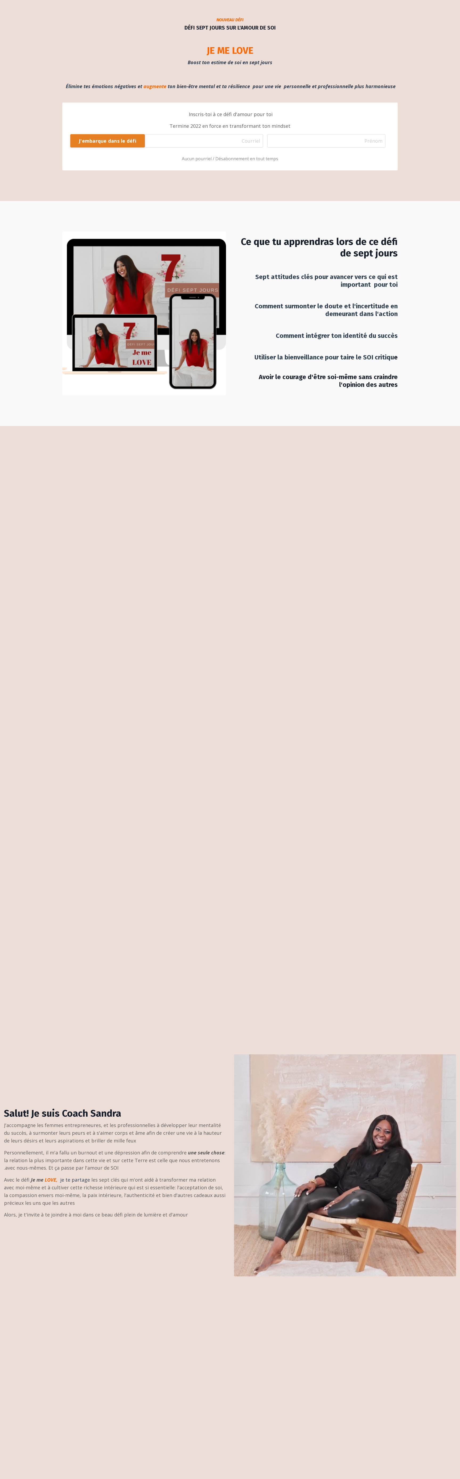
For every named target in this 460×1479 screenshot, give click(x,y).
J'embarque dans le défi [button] (107, 141)
